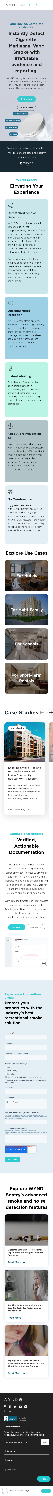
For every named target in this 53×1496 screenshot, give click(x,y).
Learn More (17, 927)
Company (10, 1451)
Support (9, 1460)
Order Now (26, 99)
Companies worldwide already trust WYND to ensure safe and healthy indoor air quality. (26, 153)
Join (45, 1442)
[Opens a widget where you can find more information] (44, 1479)
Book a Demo (26, 107)
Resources (10, 1470)
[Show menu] (49, 5)
